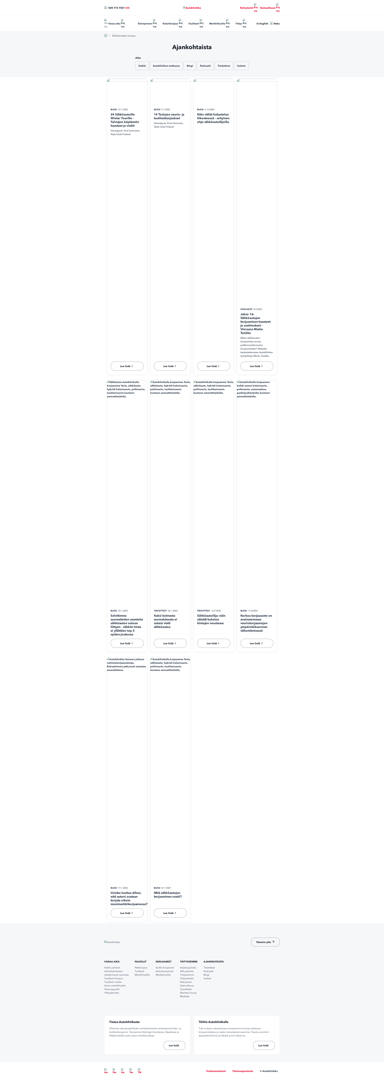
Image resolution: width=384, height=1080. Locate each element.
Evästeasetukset (216, 1071)
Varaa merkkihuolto (115, 985)
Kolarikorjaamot (164, 971)
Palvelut (140, 961)
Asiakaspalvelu (188, 967)
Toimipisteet (145, 23)
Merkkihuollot (142, 974)
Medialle (184, 996)
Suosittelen (186, 989)
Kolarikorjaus (170, 23)
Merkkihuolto (217, 23)
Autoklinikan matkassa (166, 65)
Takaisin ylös (263, 942)
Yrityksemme (189, 961)
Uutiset (241, 65)
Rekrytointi (246, 7)
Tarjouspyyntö (112, 989)
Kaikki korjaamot (165, 967)
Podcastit (205, 65)
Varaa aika (114, 23)
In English (262, 23)
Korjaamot (163, 961)
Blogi (190, 65)
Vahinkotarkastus (113, 971)
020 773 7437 (116, 7)
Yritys (239, 23)
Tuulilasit (193, 23)
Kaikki (142, 65)
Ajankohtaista (214, 961)
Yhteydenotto (111, 992)
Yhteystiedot (187, 978)
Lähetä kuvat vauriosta (116, 974)
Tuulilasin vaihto (113, 981)
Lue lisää (174, 1045)
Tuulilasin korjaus (113, 978)
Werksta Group (188, 992)
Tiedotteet (224, 65)
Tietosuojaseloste (242, 1071)
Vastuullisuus (268, 7)
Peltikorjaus (141, 967)
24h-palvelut (187, 971)
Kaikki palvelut (112, 967)
